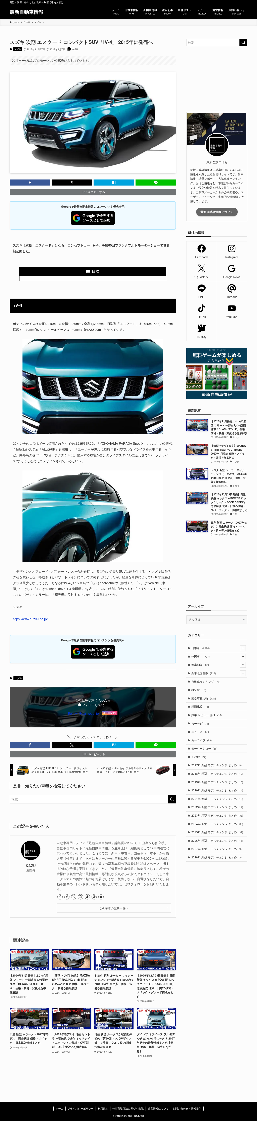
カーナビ (200, 723)
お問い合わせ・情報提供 (187, 1108)
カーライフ (201, 740)
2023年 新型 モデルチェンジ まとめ (217, 815)
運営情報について (158, 1108)
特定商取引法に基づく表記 (128, 1108)
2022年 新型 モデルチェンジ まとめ (217, 807)
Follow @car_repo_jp (83, 713)
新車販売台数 (203, 673)
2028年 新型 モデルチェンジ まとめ (216, 857)
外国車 (200, 656)
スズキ (17, 49)
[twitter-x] (73, 896)
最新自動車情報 (26, 11)
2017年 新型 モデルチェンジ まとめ (216, 765)
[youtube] (101, 896)
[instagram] (80, 896)
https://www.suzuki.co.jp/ (30, 619)
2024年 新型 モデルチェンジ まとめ (217, 824)
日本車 (200, 648)
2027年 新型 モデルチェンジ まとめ (216, 849)
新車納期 (200, 665)
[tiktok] (87, 896)
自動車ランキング (205, 682)
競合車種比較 (203, 698)
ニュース (200, 732)
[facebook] (66, 896)
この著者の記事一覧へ (113, 908)
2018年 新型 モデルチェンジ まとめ (217, 773)
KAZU (31, 865)
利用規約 (103, 1108)
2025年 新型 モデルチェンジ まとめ (217, 832)
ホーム (59, 1108)
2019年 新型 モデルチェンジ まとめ (217, 782)
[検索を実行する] (172, 799)
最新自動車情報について (217, 212)
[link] (60, 896)
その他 (198, 757)
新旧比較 (200, 706)
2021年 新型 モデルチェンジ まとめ (217, 799)
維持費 (198, 690)
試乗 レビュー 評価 (206, 715)
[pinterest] (94, 896)
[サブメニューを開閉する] (243, 648)
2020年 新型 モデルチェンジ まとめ (217, 790)
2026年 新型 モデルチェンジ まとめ (217, 840)
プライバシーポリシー (80, 1108)
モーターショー (204, 748)
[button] (30, 182)
